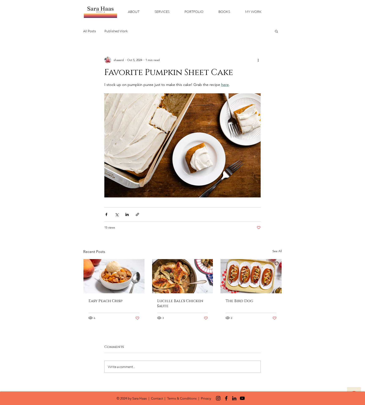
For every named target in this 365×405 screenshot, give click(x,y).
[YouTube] (242, 398)
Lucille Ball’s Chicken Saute (180, 304)
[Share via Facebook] (106, 214)
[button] (276, 31)
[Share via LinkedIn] (127, 214)
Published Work (116, 31)
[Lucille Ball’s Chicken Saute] (182, 276)
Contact (157, 398)
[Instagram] (218, 398)
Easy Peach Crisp (106, 301)
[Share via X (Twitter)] (117, 214)
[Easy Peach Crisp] (113, 276)
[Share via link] (137, 214)
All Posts (89, 31)
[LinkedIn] (234, 398)
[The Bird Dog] (251, 276)
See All (277, 251)
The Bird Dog (239, 301)
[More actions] (258, 60)
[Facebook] (226, 398)
